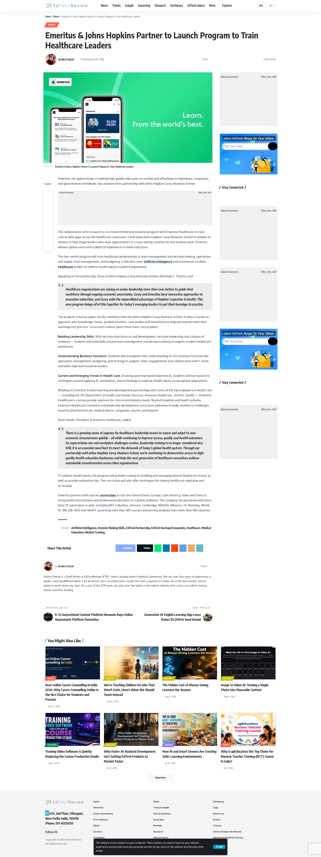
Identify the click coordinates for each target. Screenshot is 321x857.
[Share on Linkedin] (229, 59)
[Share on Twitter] (217, 59)
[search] (254, 5)
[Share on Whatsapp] (223, 59)
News (51, 24)
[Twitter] (210, 566)
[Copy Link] (252, 59)
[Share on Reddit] (234, 59)
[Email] (246, 59)
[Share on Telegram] (240, 59)
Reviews (52, 745)
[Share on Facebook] (211, 59)
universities (108, 495)
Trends (169, 745)
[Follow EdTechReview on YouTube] (244, 196)
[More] (257, 59)
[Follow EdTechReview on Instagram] (254, 196)
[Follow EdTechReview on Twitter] (234, 196)
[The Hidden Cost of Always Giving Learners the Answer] (190, 663)
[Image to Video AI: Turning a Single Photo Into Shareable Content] (248, 663)
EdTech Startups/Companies (168, 528)
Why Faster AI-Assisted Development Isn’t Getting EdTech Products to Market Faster (129, 756)
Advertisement (66, 193)
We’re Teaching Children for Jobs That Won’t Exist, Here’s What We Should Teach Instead (129, 690)
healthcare (65, 267)
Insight (110, 678)
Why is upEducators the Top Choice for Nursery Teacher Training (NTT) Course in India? (247, 756)
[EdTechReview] (66, 5)
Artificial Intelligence (84, 528)
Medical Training (95, 532)
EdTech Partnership (138, 528)
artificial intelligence (158, 261)
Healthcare (193, 528)
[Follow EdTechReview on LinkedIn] (264, 196)
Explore (227, 5)
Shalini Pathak (66, 59)
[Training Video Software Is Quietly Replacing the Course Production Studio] (73, 729)
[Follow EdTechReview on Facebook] (225, 196)
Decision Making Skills (111, 528)
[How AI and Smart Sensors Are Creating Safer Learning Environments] (190, 729)
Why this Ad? (204, 193)
